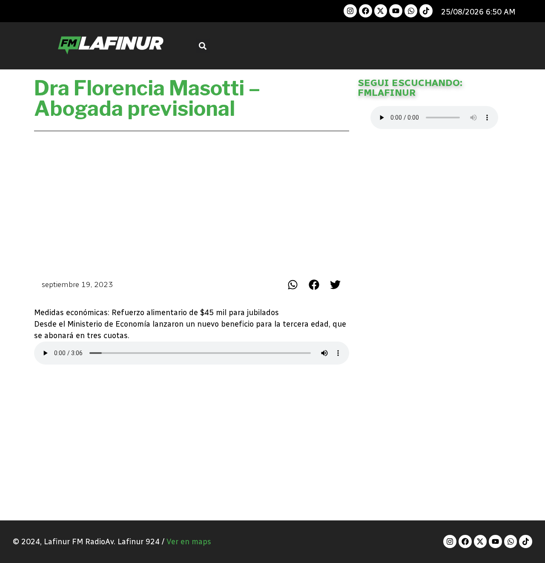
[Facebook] (365, 10)
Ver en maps (188, 541)
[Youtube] (395, 10)
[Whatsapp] (411, 10)
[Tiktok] (426, 10)
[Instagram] (350, 10)
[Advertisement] (191, 202)
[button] (203, 46)
